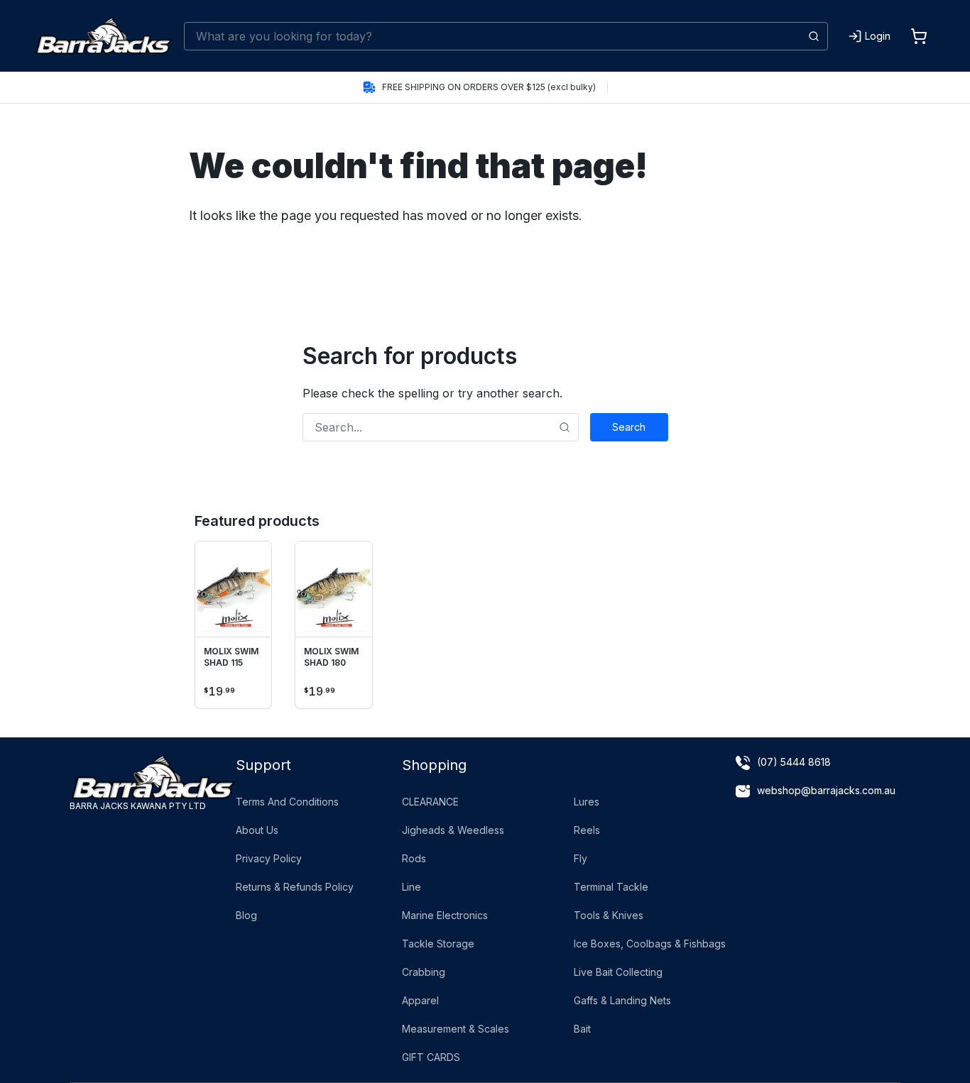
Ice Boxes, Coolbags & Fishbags (650, 944)
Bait (582, 1029)
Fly (580, 858)
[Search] (813, 36)
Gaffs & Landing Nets (622, 1000)
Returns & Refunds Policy (295, 887)
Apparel (420, 1000)
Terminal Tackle (611, 887)
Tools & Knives (608, 915)
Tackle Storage (438, 944)
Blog (246, 915)
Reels (587, 830)
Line (411, 887)
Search (628, 427)
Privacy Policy (269, 858)
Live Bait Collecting (618, 972)
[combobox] (506, 36)
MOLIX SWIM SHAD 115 (231, 657)
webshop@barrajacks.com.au (826, 790)
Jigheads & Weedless (453, 830)
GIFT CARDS (431, 1057)
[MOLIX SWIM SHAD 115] (233, 589)
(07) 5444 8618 (794, 762)
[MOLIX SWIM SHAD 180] (333, 589)
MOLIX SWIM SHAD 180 (331, 657)
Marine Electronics (445, 915)
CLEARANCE (430, 802)
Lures (586, 802)
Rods (414, 858)
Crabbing (423, 972)
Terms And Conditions (287, 802)
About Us (257, 830)
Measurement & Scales (455, 1029)
